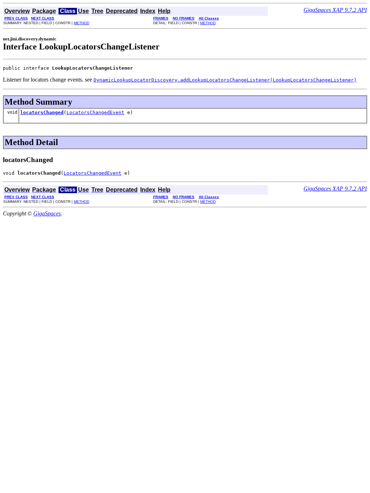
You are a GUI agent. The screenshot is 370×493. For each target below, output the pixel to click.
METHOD (81, 23)
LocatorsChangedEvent (95, 112)
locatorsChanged (42, 112)
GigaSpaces (47, 213)
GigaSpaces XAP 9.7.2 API (335, 10)
